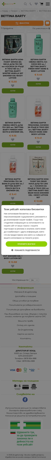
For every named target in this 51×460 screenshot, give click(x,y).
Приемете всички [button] (26, 244)
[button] (25, 250)
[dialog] (25, 230)
